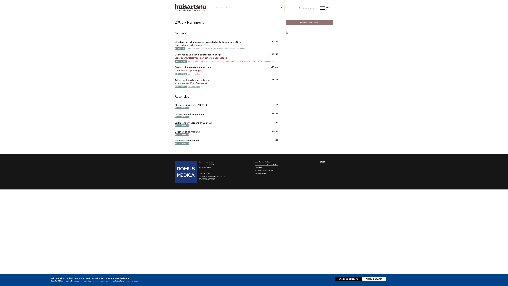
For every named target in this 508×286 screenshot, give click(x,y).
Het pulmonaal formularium (189, 114)
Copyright (258, 168)
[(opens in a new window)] (182, 172)
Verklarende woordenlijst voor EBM (194, 122)
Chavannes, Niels (193, 48)
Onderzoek (180, 49)
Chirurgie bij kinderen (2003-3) (191, 105)
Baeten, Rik (215, 61)
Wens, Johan (193, 61)
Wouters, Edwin (238, 48)
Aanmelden (309, 8)
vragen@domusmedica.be (214, 176)
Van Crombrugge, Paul (267, 61)
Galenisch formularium (187, 140)
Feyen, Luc (225, 61)
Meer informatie (132, 281)
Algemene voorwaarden (264, 170)
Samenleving (180, 61)
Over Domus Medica (262, 162)
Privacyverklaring (261, 173)
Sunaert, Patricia (236, 61)
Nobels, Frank (204, 61)
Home (301, 8)
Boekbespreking (182, 108)
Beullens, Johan (194, 87)
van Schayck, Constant (222, 48)
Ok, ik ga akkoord (348, 278)
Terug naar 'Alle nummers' (310, 22)
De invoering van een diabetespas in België (198, 54)
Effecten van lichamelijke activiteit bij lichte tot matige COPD (208, 42)
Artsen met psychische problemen (193, 80)
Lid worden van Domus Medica (266, 165)
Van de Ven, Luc (194, 74)
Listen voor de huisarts (187, 131)
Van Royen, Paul (250, 61)
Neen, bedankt (374, 279)
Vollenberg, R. (206, 48)
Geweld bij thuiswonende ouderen (193, 67)
